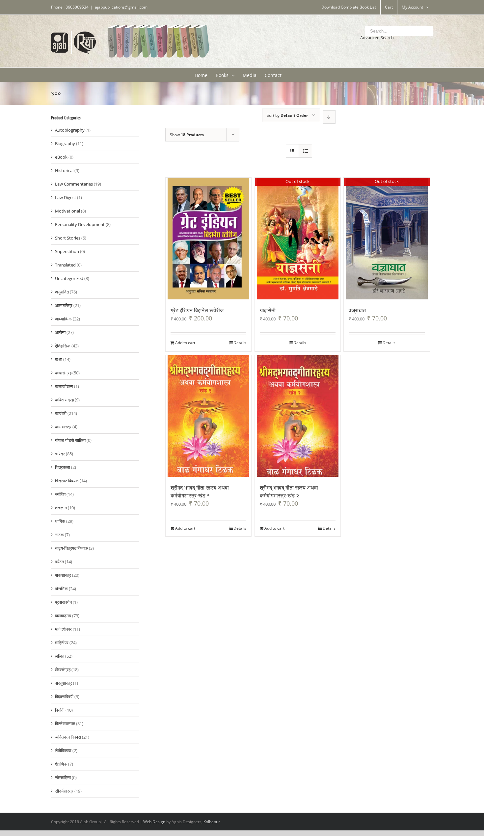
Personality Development (80, 224)
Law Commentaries (74, 184)
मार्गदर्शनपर (63, 629)
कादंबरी (61, 413)
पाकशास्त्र (63, 575)
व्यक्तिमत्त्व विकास (68, 737)
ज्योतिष (60, 494)
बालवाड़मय (63, 616)
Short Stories (67, 238)
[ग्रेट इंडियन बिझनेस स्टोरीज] (209, 238)
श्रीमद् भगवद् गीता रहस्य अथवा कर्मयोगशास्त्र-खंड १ (200, 491)
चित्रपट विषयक (67, 481)
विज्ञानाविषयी (64, 696)
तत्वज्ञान (61, 508)
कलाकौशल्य (64, 386)
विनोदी (60, 710)
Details (239, 342)
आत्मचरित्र (63, 305)
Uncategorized (69, 278)
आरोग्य (60, 332)
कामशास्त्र (63, 427)
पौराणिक (61, 589)
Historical (64, 170)
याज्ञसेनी (268, 310)
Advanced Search (377, 37)
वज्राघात (357, 310)
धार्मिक (60, 521)
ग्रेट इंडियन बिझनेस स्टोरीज (197, 310)
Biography (65, 143)
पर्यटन (59, 562)
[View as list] (305, 150)
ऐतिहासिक (62, 346)
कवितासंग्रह (64, 400)
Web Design (154, 821)
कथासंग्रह (63, 373)
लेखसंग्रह (62, 669)
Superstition (67, 251)
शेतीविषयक (63, 750)
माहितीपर (61, 643)
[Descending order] (329, 117)
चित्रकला (62, 467)
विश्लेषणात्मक (65, 723)
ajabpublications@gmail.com (121, 7)
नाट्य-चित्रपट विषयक (71, 548)
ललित (59, 656)
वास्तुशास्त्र (63, 683)
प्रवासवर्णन (63, 602)
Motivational (67, 211)
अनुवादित (62, 292)
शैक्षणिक (61, 764)
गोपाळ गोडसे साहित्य (70, 440)
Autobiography (70, 130)
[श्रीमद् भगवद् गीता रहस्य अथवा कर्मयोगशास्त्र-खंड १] (209, 416)
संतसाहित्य (63, 777)
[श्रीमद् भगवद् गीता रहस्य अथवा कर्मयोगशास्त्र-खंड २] (298, 416)
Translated (65, 265)
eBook (61, 157)
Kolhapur (211, 821)
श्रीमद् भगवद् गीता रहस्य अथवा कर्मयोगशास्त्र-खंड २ (289, 491)
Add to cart (185, 342)
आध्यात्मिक (63, 319)
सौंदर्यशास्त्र (64, 791)
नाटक (59, 535)
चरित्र (60, 454)
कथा (58, 359)
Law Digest (65, 197)
